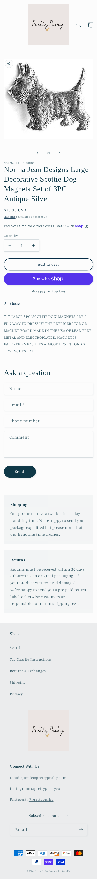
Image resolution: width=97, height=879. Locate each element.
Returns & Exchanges (28, 671)
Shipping (10, 216)
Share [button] (15, 303)
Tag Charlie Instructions (31, 659)
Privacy (16, 694)
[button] (6, 25)
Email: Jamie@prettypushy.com (38, 777)
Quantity (11, 235)
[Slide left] (37, 153)
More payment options (48, 291)
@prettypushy (41, 799)
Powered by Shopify (59, 871)
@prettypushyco (45, 788)
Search (16, 647)
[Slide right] (59, 153)
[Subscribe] (81, 830)
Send (19, 471)
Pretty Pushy (41, 871)
